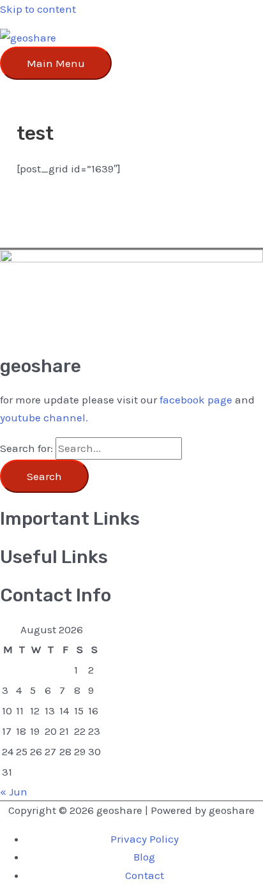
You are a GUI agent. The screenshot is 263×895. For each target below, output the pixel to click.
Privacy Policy (144, 838)
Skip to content (38, 9)
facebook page (196, 399)
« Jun (13, 791)
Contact (144, 875)
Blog (144, 856)
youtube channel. (44, 417)
